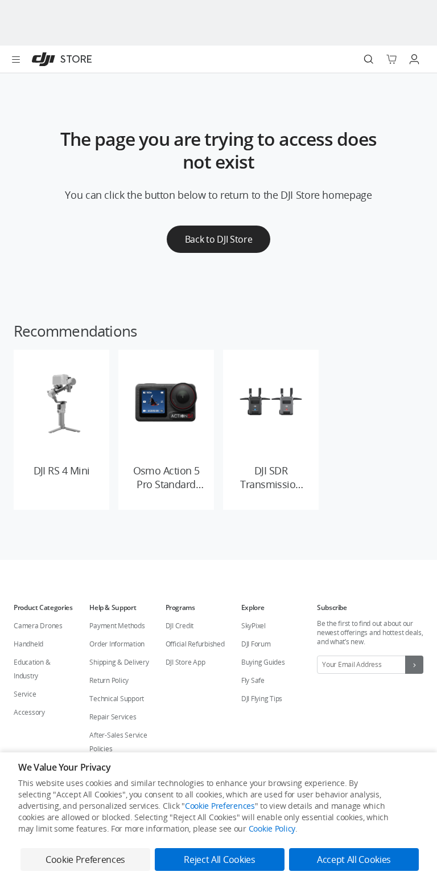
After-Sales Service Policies (118, 742)
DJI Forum (256, 644)
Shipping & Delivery (119, 662)
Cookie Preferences (220, 805)
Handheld (28, 644)
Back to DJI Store (219, 239)
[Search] (368, 59)
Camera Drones (38, 626)
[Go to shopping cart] (391, 59)
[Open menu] (16, 59)
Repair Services (112, 717)
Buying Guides (263, 662)
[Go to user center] (414, 59)
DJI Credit (180, 626)
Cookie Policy (272, 828)
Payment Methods (117, 626)
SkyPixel (253, 626)
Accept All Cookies (354, 859)
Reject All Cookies (219, 859)
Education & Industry (32, 669)
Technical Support (116, 698)
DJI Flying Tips (261, 698)
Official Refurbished (195, 644)
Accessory (29, 712)
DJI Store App (185, 662)
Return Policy (109, 680)
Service (25, 694)
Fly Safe (253, 680)
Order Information (117, 644)
